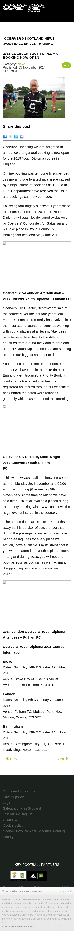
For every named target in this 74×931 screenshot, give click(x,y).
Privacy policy (13, 797)
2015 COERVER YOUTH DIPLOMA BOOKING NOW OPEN (30, 55)
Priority (8, 837)
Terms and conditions (19, 791)
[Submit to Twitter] (16, 136)
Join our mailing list (17, 814)
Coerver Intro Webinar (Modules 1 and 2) (34, 831)
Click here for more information (18, 926)
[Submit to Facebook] (5, 136)
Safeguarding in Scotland (22, 808)
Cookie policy (13, 825)
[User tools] (66, 65)
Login (7, 803)
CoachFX (10, 820)
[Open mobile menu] (67, 10)
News (22, 64)
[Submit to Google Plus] (10, 136)
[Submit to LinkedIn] (21, 136)
